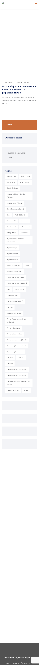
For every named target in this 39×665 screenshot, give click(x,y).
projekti (27, 265)
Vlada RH (21, 358)
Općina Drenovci (12, 253)
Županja (26, 390)
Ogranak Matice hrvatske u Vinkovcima (15, 240)
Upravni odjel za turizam (15, 352)
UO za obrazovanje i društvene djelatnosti (16, 320)
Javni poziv (24, 221)
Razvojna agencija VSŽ (14, 271)
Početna (8, 20)
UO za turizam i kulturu (14, 334)
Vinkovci (10, 358)
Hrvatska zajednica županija (15, 209)
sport (8, 289)
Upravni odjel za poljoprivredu (16, 346)
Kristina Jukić (11, 227)
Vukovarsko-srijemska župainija (17, 369)
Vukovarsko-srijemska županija (16, 375)
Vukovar (10, 364)
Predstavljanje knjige (13, 265)
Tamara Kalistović (13, 295)
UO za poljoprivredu (13, 328)
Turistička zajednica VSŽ (15, 301)
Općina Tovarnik (12, 259)
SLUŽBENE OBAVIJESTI (16, 153)
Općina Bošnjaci (12, 248)
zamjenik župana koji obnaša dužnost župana (18, 383)
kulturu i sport (25, 227)
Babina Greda (11, 176)
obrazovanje (24, 233)
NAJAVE (11, 158)
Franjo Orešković (12, 188)
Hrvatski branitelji (22, 82)
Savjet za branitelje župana (15, 277)
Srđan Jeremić (19, 289)
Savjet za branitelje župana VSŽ (17, 283)
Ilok (8, 215)
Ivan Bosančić (11, 221)
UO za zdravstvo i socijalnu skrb (17, 340)
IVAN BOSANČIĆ (20, 215)
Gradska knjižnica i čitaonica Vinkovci (16, 195)
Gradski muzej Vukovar (14, 203)
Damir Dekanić (25, 176)
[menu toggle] (36, 4)
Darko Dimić (11, 182)
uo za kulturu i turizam (14, 313)
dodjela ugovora (25, 182)
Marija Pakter (11, 233)
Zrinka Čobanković (13, 390)
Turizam (10, 307)
